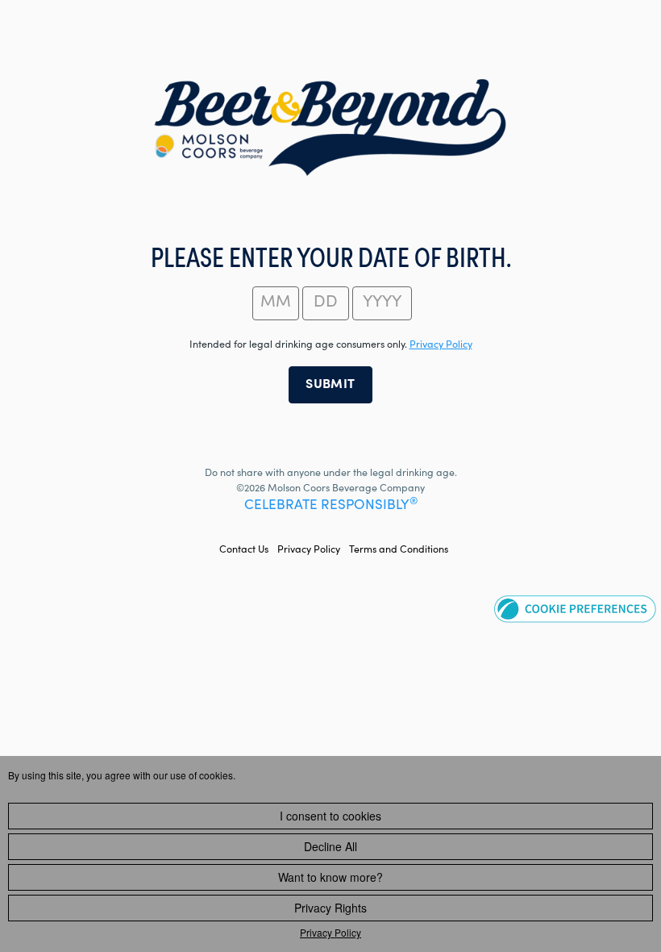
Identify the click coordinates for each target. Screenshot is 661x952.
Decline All (330, 846)
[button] (575, 608)
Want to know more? (330, 877)
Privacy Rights (330, 908)
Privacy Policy (308, 550)
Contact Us (243, 550)
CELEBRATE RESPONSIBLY (331, 506)
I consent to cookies (330, 816)
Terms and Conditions (398, 550)
